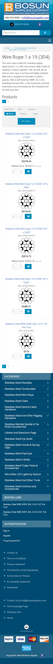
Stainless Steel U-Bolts (17, 459)
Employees (12, 587)
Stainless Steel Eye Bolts (18, 438)
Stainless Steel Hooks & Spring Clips (22, 446)
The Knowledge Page (17, 606)
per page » (26, 121)
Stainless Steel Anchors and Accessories (20, 487)
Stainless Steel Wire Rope (19, 394)
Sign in (6, 531)
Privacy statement (16, 564)
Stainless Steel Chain (16, 400)
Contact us (12, 552)
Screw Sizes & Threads (18, 576)
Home (10, 618)
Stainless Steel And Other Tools (22, 480)
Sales (35, 113)
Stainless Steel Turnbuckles (20, 388)
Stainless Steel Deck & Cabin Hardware (21, 408)
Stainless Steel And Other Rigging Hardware (23, 417)
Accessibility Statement (18, 581)
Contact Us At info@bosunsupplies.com (26, 600)
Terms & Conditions (16, 558)
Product (31, 109)
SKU (20, 109)
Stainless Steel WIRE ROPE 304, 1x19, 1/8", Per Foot (24, 505)
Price (10, 113)
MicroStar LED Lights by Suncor (23, 474)
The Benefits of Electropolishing (22, 570)
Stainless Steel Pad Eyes (18, 453)
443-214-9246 (21, 24)
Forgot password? (11, 541)
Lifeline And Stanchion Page (20, 432)
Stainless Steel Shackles (18, 382)
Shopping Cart (14, 612)
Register (6, 536)
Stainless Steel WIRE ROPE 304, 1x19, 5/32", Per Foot (24, 513)
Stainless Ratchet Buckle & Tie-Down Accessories (22, 425)
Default (23, 113)
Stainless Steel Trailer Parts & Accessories (21, 467)
